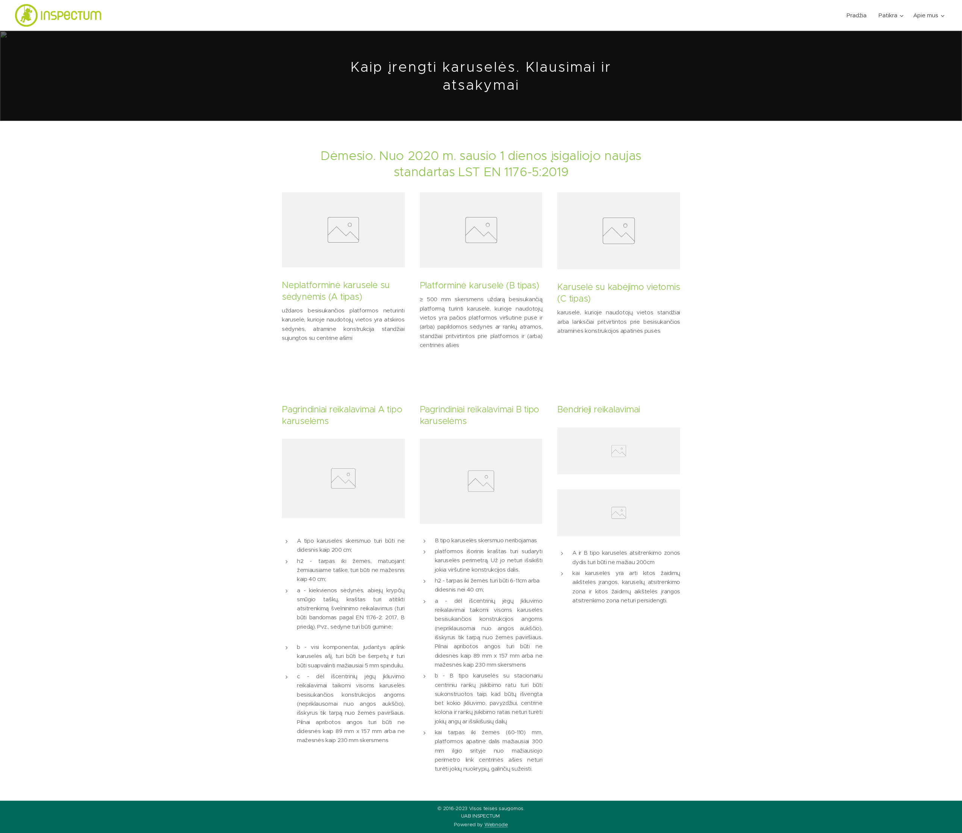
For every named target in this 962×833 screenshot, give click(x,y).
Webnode (496, 824)
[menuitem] (859, 15)
